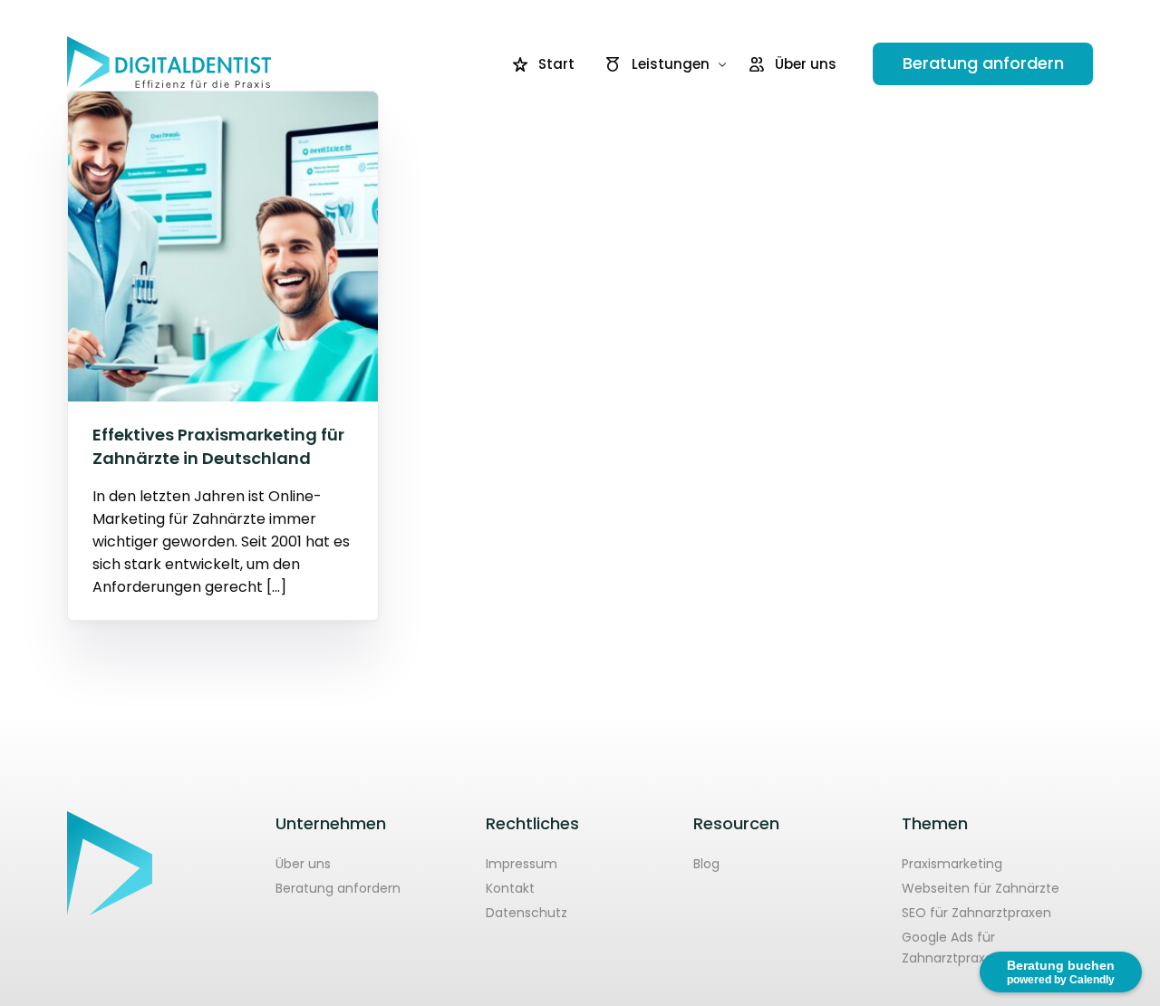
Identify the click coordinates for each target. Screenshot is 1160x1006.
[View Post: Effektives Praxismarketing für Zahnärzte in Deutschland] (223, 246)
